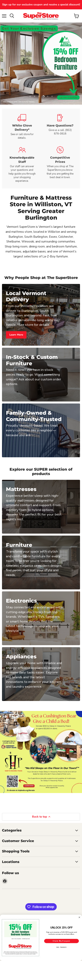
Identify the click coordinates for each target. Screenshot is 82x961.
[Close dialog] (79, 917)
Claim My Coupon (61, 941)
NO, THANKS (61, 947)
